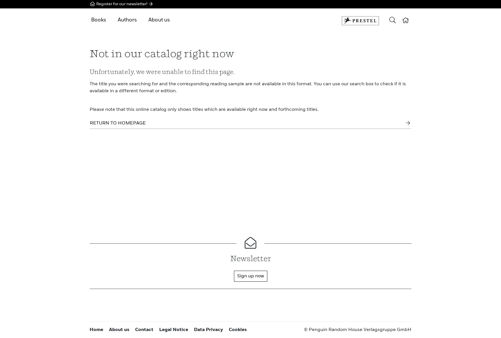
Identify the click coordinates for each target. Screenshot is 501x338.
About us (159, 20)
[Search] (392, 20)
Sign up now (250, 276)
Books (98, 20)
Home (96, 330)
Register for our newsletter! (121, 4)
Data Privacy (208, 330)
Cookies (238, 330)
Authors (127, 20)
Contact (144, 330)
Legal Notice (173, 330)
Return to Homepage (118, 123)
